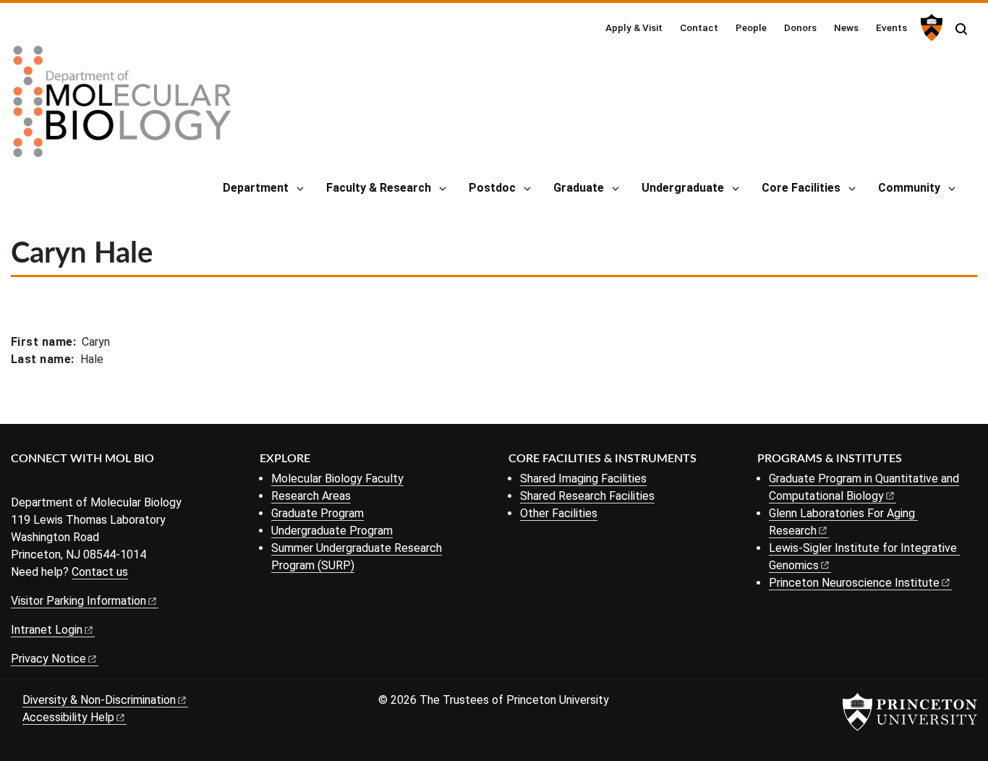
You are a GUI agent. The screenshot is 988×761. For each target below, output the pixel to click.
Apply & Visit (634, 27)
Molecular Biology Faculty (337, 478)
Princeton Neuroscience (854, 583)
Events (891, 27)
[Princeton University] (930, 27)
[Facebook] (20, 483)
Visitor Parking (78, 601)
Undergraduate (683, 188)
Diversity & (99, 700)
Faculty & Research (378, 188)
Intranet (46, 630)
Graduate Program (317, 513)
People (751, 27)
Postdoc (492, 188)
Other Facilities (558, 513)
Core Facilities (801, 188)
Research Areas (311, 496)
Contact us (100, 572)
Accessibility (68, 717)
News (846, 27)
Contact (699, 27)
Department (256, 188)
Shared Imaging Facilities (583, 478)
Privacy (48, 659)
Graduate (578, 188)
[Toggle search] (961, 28)
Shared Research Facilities (587, 496)
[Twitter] (41, 483)
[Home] (122, 107)
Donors (800, 27)
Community (909, 188)
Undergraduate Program (332, 530)
